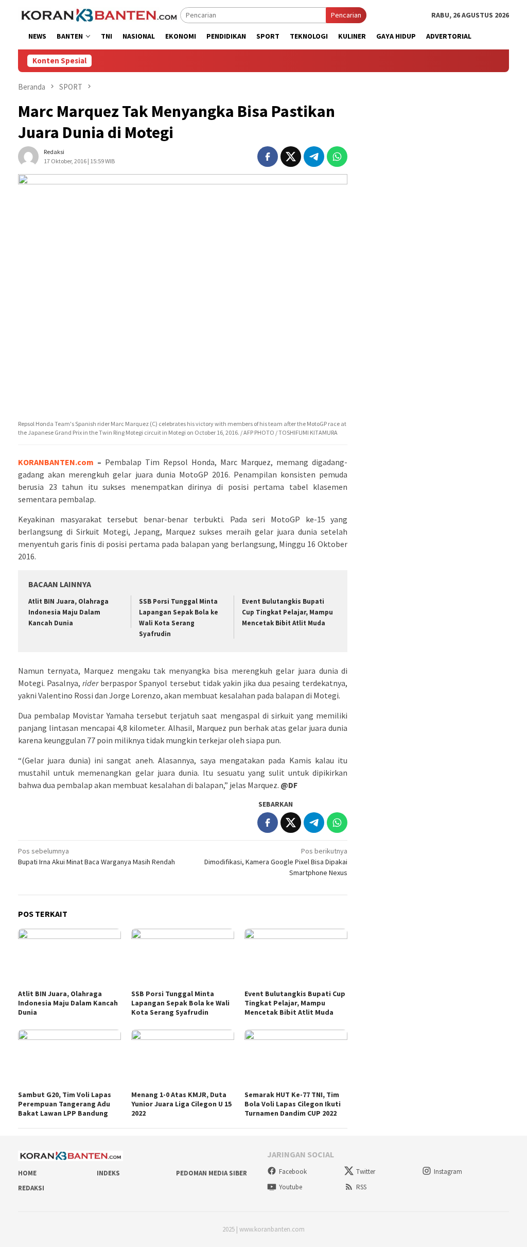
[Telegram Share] (314, 156)
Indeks (108, 1173)
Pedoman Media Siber (211, 1173)
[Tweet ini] (290, 156)
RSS (361, 1187)
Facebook (293, 1171)
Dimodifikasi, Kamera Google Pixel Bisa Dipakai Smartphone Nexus (275, 861)
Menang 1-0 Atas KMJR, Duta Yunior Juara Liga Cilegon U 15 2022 (181, 1104)
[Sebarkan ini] (267, 156)
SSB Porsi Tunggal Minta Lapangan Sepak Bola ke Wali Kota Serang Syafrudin (180, 1003)
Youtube (290, 1187)
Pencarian (346, 15)
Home (27, 1173)
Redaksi (31, 1188)
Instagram (448, 1171)
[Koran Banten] (99, 14)
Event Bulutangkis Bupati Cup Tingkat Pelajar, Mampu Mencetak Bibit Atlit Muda (287, 612)
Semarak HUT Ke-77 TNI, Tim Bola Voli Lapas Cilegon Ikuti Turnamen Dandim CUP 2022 (292, 1104)
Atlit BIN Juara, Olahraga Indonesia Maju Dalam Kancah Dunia (68, 612)
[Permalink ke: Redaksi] (28, 155)
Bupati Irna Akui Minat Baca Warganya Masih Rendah (96, 856)
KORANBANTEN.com (56, 462)
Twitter (365, 1171)
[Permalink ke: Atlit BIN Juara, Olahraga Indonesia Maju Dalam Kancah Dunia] (69, 957)
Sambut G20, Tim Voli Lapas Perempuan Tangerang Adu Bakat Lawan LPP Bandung (64, 1104)
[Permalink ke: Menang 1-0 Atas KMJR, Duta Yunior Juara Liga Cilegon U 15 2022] (182, 1058)
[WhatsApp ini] (337, 156)
